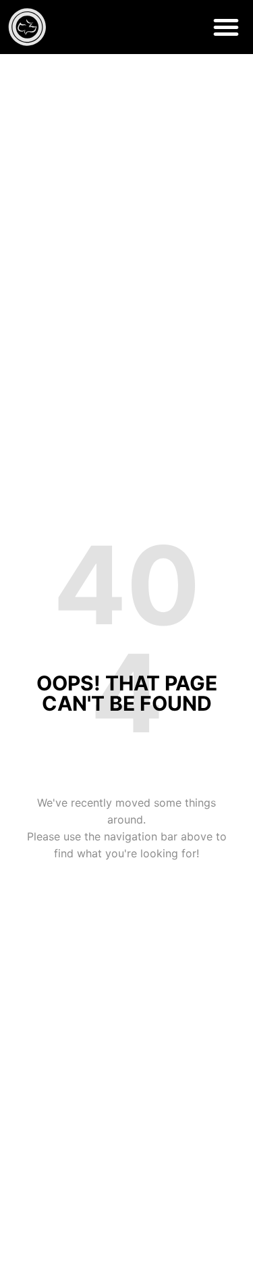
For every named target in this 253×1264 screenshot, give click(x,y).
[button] (226, 27)
